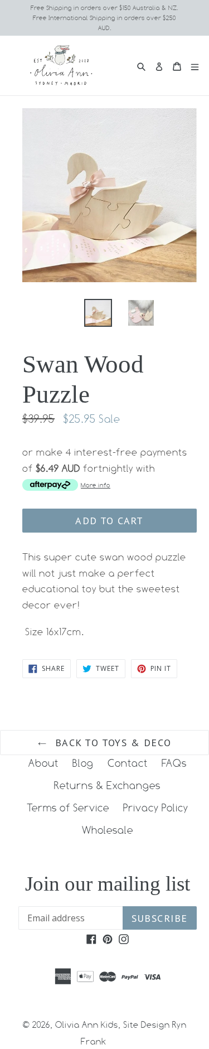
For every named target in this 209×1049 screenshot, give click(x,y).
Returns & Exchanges (107, 785)
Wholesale (107, 830)
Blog (83, 763)
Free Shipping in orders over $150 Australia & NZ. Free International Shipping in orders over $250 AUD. (104, 18)
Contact (128, 763)
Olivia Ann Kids (86, 1024)
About (43, 763)
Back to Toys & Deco (112, 742)
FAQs (174, 763)
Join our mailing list (107, 883)
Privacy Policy (155, 807)
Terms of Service (68, 807)
